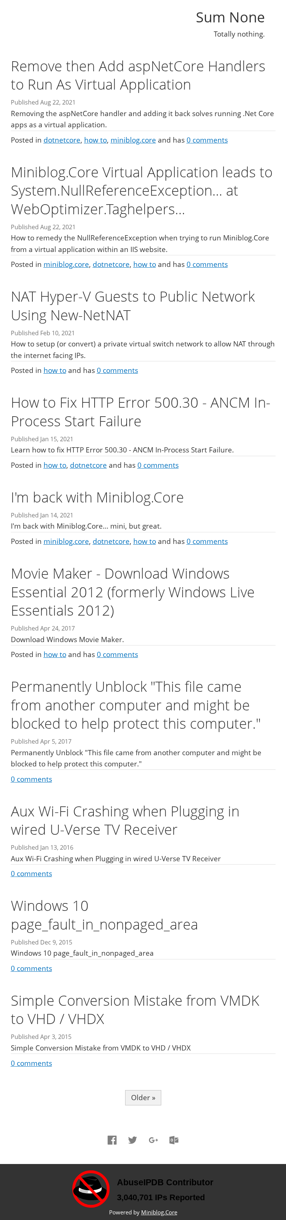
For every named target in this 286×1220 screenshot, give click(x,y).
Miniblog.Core (159, 1212)
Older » (143, 1097)
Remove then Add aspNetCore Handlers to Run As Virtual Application (138, 75)
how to (95, 140)
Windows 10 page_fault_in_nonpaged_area (104, 914)
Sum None (230, 17)
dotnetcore (62, 140)
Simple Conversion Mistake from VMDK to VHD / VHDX (135, 1009)
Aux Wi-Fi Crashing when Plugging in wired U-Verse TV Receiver (125, 820)
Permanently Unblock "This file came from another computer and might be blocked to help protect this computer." (136, 704)
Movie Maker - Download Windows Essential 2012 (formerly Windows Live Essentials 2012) (133, 591)
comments (207, 140)
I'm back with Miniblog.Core (97, 497)
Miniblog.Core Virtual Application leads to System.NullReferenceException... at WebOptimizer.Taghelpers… (142, 190)
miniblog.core (133, 140)
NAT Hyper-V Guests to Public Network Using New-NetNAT (133, 305)
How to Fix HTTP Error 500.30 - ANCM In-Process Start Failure (140, 411)
